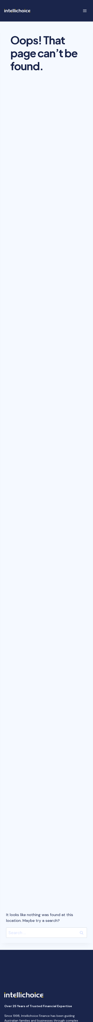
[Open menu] (85, 10)
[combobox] (46, 932)
